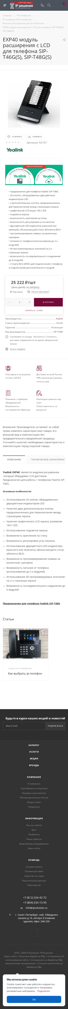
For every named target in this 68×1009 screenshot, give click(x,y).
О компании (34, 783)
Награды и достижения (34, 793)
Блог (34, 829)
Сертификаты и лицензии (34, 788)
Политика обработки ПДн (32, 956)
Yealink (59, 318)
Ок (34, 999)
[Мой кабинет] (55, 5)
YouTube (34, 932)
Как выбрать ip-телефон (25, 673)
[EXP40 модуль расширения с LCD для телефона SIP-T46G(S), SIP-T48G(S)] (34, 101)
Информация (34, 818)
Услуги (34, 751)
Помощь (34, 860)
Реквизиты (34, 806)
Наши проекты (34, 839)
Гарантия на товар (34, 875)
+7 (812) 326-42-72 (35, 897)
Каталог (34, 745)
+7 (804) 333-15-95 (35, 902)
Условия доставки (34, 871)
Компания (34, 777)
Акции (34, 758)
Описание (14, 459)
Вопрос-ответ (34, 802)
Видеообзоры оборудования (34, 843)
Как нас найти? (34, 825)
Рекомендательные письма (34, 797)
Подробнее (43, 991)
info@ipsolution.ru (36, 907)
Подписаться (55, 726)
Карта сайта (34, 848)
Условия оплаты (34, 866)
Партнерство (34, 885)
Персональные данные (34, 880)
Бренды (34, 765)
